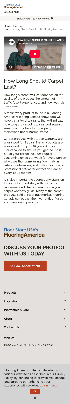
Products (10, 292)
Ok (35, 391)
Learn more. (48, 385)
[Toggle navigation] (63, 12)
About (8, 318)
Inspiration (11, 301)
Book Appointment (27, 266)
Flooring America (13, 26)
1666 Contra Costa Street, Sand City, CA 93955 (28, 345)
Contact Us (11, 327)
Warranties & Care (16, 310)
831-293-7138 (11, 12)
